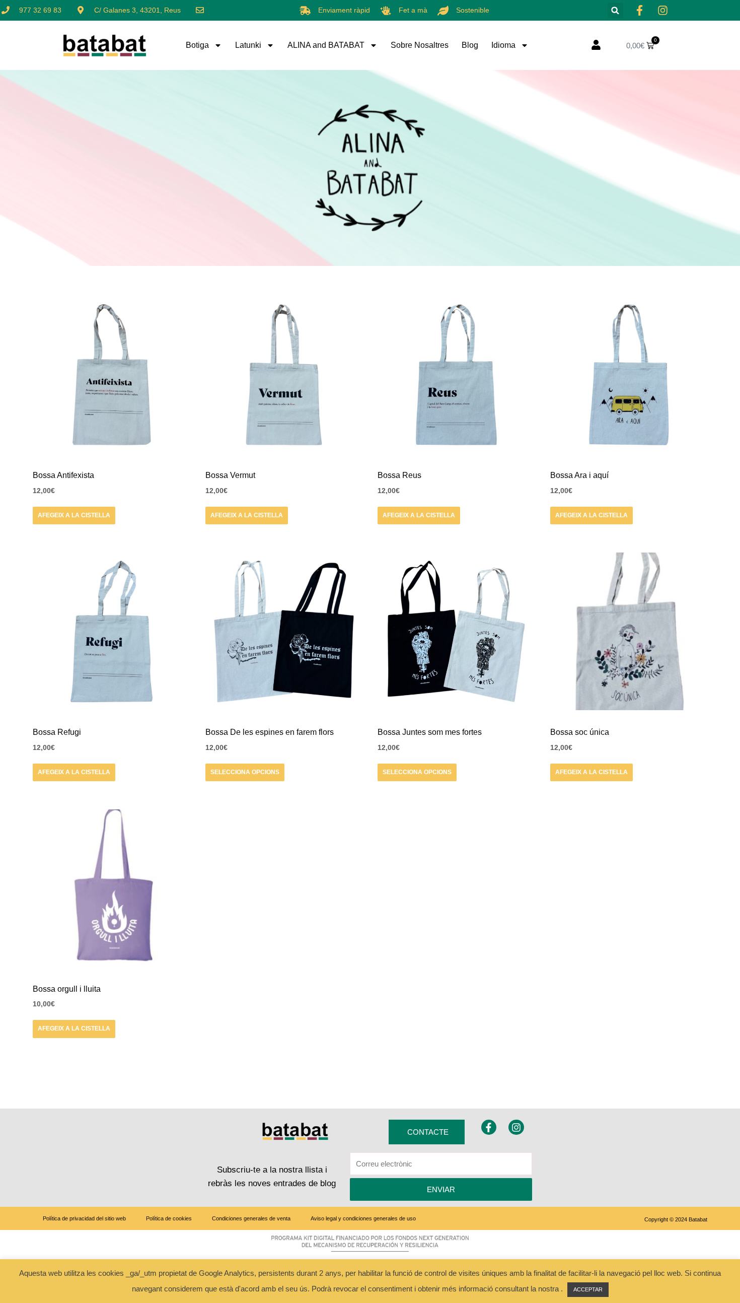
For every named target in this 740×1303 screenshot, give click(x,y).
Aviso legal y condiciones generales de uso (363, 1218)
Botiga (197, 45)
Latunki (248, 45)
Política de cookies (169, 1218)
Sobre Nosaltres (420, 45)
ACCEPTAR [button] (588, 1289)
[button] (615, 10)
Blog (470, 45)
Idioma (503, 45)
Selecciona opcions (244, 772)
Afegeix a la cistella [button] (74, 515)
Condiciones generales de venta (251, 1218)
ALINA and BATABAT (325, 45)
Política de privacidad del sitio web (84, 1218)
